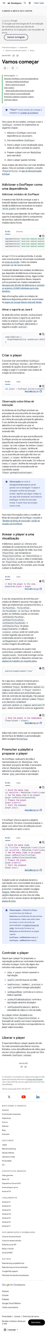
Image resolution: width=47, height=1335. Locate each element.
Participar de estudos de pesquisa (15, 1275)
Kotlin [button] (7, 231)
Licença (17, 1316)
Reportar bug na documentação (15, 1267)
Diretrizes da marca (31, 1316)
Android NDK (7, 1253)
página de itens (9, 901)
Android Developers (9, 47)
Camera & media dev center (17, 11)
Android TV (6, 1191)
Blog (4, 1130)
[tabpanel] (23, 242)
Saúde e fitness (8, 1153)
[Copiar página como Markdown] (13, 68)
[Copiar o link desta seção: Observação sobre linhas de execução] (15, 405)
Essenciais (23, 47)
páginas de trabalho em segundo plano (19, 661)
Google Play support (10, 1271)
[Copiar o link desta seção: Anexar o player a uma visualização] (21, 538)
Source (5, 1122)
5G (3, 1165)
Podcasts (5, 1134)
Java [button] (18, 381)
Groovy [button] (19, 231)
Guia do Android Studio (11, 1236)
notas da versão (12, 262)
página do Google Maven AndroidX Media (23, 302)
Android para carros (10, 1187)
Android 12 (6, 1222)
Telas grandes (7, 1175)
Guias (32, 50)
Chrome (5, 1295)
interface (23, 739)
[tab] (7, 231)
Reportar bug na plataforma (13, 1263)
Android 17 (6, 1202)
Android (5, 1110)
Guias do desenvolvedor (11, 1240)
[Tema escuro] (40, 236)
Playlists (5, 892)
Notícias (5, 1126)
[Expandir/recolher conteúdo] (17, 75)
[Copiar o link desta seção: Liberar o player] (27, 1038)
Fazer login (39, 3)
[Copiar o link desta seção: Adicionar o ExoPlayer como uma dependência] (30, 188)
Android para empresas (11, 1114)
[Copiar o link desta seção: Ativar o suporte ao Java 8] (34, 309)
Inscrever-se (37, 1322)
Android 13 (6, 1218)
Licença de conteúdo (34, 1079)
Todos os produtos (10, 1307)
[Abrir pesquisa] (24, 3)
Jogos (4, 1145)
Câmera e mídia (8, 1157)
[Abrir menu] (4, 3)
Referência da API (9, 1244)
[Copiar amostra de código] (43, 236)
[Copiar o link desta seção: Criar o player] (24, 355)
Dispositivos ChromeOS (11, 1183)
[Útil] (14, 55)
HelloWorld (32, 589)
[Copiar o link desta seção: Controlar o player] (31, 953)
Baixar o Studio (8, 1249)
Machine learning (9, 1149)
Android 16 (6, 1206)
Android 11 (6, 1226)
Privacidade (6, 1161)
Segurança (6, 1118)
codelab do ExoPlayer (29, 113)
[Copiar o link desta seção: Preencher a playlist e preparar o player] (30, 753)
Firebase (5, 1299)
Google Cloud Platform (11, 1303)
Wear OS (5, 1179)
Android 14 (6, 1214)
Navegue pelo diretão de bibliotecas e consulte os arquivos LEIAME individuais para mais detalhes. (23, 288)
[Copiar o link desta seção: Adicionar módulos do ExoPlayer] (41, 194)
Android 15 (6, 1210)
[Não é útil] (17, 55)
